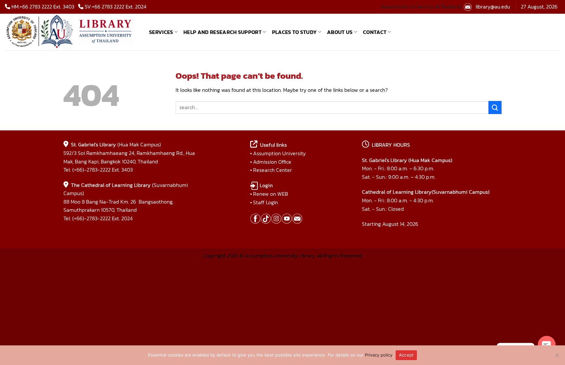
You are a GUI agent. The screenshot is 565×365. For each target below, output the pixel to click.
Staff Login (265, 202)
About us (340, 32)
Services (161, 32)
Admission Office (272, 162)
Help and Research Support (222, 32)
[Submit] (495, 107)
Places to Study (294, 32)
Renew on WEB (270, 194)
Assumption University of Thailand (421, 6)
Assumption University (279, 153)
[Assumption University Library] (72, 32)
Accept (406, 354)
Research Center (272, 170)
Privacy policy (378, 354)
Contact (374, 32)
